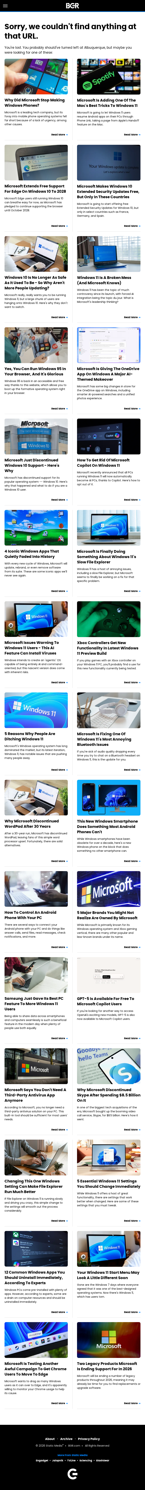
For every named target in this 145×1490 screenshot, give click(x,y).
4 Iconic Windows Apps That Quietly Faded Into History (32, 554)
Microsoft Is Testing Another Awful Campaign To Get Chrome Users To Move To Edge (35, 1369)
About (50, 1439)
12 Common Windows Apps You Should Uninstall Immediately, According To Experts (35, 1277)
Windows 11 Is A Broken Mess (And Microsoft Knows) (104, 280)
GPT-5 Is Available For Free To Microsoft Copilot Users (105, 1001)
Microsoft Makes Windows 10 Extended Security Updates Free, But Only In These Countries (108, 191)
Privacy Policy (89, 1439)
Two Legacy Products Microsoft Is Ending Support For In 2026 (107, 1366)
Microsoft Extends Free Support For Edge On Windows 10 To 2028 (35, 189)
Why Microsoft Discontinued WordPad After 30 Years (32, 824)
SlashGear (102, 1460)
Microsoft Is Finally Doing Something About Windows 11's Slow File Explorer (106, 557)
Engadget (42, 1460)
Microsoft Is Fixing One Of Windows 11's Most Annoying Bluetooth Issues (104, 739)
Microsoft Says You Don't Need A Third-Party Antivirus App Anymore (35, 1095)
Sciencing (85, 1460)
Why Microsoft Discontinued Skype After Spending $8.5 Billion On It (108, 1095)
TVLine (71, 1460)
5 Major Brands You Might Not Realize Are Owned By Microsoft (107, 915)
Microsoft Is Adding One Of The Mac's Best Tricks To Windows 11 (107, 103)
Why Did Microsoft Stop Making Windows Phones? (35, 103)
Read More (58, 134)
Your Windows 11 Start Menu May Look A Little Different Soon (108, 1275)
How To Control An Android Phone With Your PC (30, 915)
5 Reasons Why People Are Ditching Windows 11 (30, 736)
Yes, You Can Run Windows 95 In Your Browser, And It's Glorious (35, 371)
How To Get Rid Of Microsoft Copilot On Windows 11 (103, 463)
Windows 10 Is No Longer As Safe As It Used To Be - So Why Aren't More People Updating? (35, 282)
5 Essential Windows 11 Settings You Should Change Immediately (108, 1184)
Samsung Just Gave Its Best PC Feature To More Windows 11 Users (34, 1004)
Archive (66, 1439)
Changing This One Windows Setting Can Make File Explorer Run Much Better (34, 1186)
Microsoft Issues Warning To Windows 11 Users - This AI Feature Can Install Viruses (32, 648)
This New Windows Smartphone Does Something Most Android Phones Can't (107, 826)
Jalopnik (57, 1460)
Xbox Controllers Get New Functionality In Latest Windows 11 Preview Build (107, 648)
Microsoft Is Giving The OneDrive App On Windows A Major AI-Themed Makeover (108, 374)
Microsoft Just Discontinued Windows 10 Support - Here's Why (32, 465)
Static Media (54, 1446)
